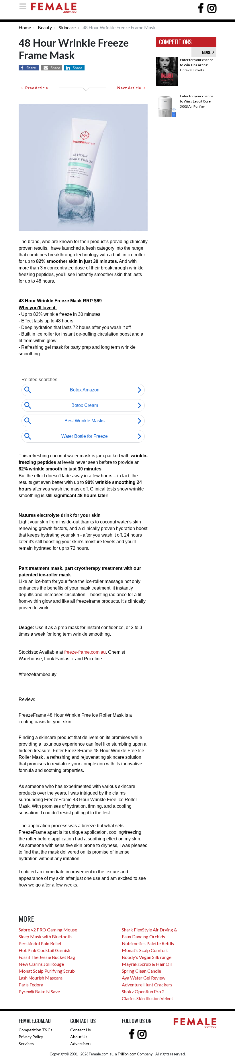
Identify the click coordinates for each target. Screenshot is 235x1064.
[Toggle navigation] (25, 6)
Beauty (45, 27)
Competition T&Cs (35, 1029)
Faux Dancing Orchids (143, 936)
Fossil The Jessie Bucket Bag (47, 957)
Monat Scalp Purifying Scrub (47, 971)
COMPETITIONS (175, 42)
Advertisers (80, 1043)
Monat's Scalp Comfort (145, 950)
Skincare (67, 27)
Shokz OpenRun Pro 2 (143, 991)
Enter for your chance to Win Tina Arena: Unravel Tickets (196, 65)
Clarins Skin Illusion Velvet (147, 998)
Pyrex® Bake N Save (39, 991)
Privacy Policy (31, 1036)
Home (25, 27)
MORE (207, 52)
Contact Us (80, 1029)
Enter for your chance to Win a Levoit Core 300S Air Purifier (196, 101)
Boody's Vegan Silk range (146, 957)
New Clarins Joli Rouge (41, 964)
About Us (78, 1036)
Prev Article (35, 87)
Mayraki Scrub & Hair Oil (147, 964)
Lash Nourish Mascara (40, 977)
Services (26, 1043)
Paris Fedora (31, 984)
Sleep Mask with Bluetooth (45, 936)
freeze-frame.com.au (85, 652)
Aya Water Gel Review (143, 977)
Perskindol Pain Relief (40, 943)
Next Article (130, 87)
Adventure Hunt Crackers (147, 984)
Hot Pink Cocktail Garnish (44, 950)
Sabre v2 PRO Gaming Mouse (48, 929)
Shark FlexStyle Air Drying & (149, 929)
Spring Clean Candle (141, 971)
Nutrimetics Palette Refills (148, 943)
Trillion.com (126, 1054)
